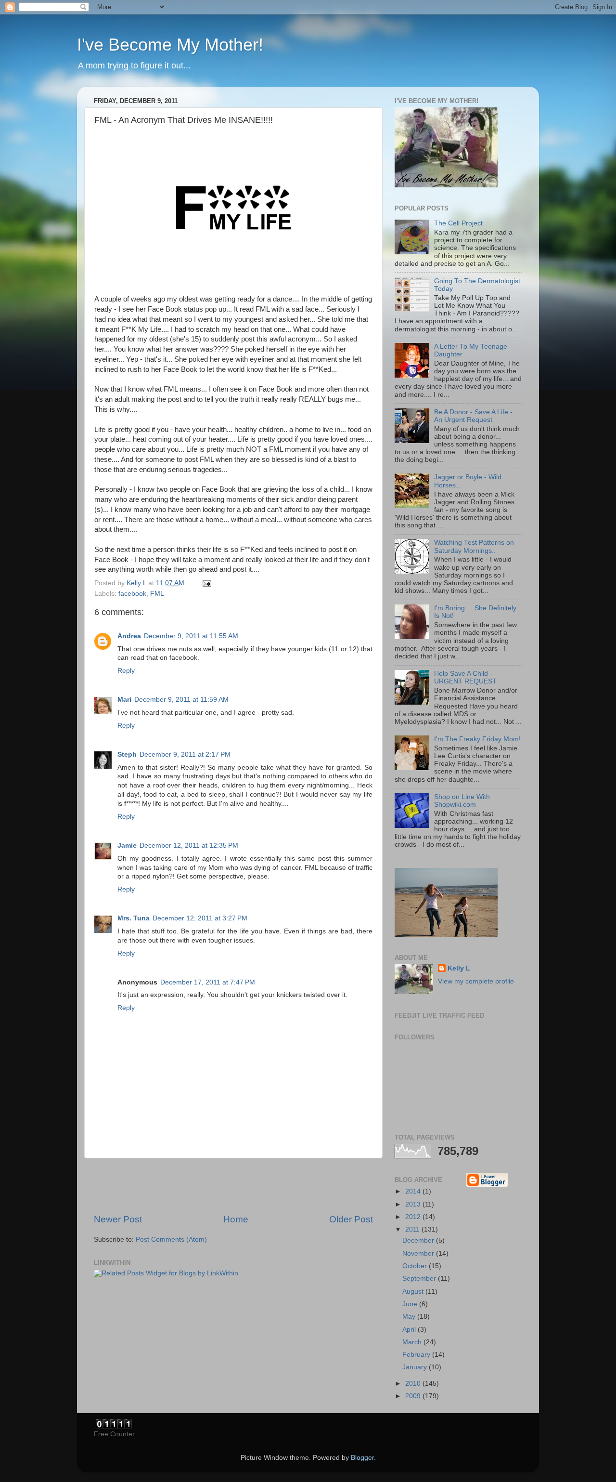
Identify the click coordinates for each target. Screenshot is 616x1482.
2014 (414, 1191)
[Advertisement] (233, 1185)
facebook (132, 593)
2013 (414, 1204)
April (410, 1329)
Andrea (129, 636)
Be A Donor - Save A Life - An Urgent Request (473, 415)
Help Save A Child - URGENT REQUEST (465, 677)
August (413, 1291)
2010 (414, 1383)
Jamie (127, 845)
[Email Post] (206, 583)
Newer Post (118, 1219)
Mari (124, 699)
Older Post (351, 1219)
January (415, 1367)
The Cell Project (458, 223)
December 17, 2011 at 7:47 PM (207, 982)
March (413, 1342)
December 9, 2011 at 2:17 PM (185, 754)
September (420, 1278)
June (410, 1304)
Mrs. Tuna (133, 918)
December (419, 1240)
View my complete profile (476, 981)
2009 (414, 1396)
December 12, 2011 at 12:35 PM (189, 845)
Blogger (362, 1457)
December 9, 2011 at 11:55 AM (191, 636)
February (417, 1354)
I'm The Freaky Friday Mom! (477, 739)
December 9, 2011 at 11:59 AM (181, 699)
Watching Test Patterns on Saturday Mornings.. (474, 546)
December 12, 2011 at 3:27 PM (200, 918)
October (415, 1266)
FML (157, 593)
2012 (414, 1216)
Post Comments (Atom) (171, 1239)
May (409, 1316)
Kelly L (459, 968)
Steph (127, 754)
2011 (413, 1229)
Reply (126, 670)
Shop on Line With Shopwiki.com (462, 800)
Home (235, 1219)
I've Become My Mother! (170, 44)
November (419, 1253)
